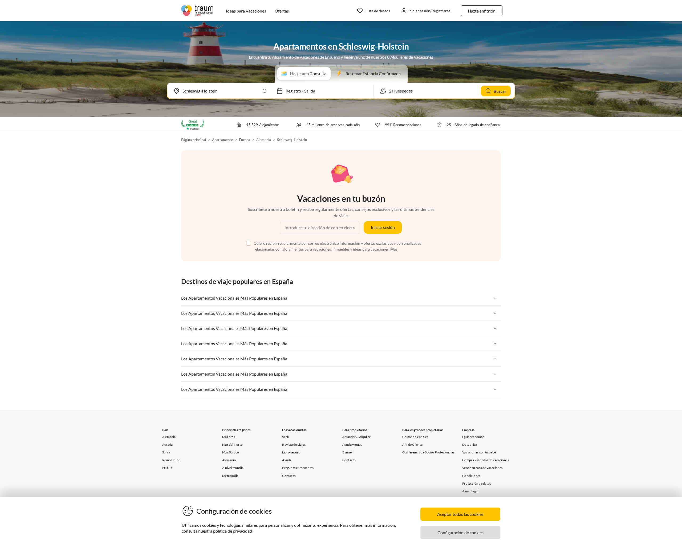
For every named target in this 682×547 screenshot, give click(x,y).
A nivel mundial (233, 468)
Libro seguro (291, 452)
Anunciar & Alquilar (356, 437)
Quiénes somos (473, 437)
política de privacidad (232, 530)
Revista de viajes (293, 445)
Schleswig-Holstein (292, 140)
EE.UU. (167, 468)
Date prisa (469, 445)
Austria (167, 445)
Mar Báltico (230, 452)
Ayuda (286, 460)
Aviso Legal (470, 491)
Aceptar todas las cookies (460, 514)
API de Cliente (412, 445)
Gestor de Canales (415, 437)
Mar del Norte (232, 445)
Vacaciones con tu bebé (479, 452)
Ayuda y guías (352, 445)
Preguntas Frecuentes (298, 468)
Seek (285, 437)
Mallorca (228, 437)
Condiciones (471, 476)
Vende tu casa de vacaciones (482, 468)
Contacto (289, 476)
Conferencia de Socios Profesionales (428, 452)
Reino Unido (171, 460)
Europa (244, 140)
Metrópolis (230, 476)
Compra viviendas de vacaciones (485, 460)
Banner (347, 452)
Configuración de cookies (460, 532)
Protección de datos (476, 483)
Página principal (193, 140)
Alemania (263, 140)
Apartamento (222, 140)
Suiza (166, 452)
